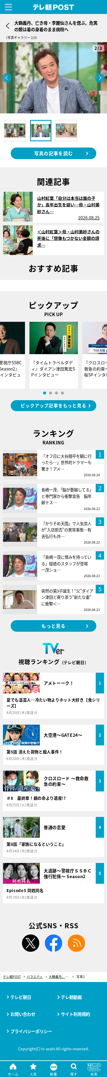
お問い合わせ (22, 1014)
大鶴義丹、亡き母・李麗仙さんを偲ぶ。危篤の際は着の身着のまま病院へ (61, 977)
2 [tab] (50, 393)
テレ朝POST (53, 7)
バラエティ (35, 977)
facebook (53, 943)
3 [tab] (56, 393)
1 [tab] (44, 393)
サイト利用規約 (75, 1014)
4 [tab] (62, 393)
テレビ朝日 (20, 997)
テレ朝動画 (71, 997)
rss (76, 943)
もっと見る (53, 626)
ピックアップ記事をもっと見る (53, 405)
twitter (30, 943)
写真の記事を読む (53, 153)
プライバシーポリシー (31, 1031)
